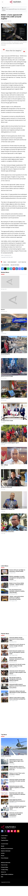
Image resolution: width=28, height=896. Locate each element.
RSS (2, 876)
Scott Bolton (22, 262)
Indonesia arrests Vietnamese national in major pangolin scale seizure (17, 672)
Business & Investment (7, 848)
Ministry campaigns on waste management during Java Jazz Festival (17, 578)
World (2, 846)
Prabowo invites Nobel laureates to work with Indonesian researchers (13, 531)
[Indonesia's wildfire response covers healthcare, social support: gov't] (14, 433)
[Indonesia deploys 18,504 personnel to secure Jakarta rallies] (4, 639)
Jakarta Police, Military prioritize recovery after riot (14, 331)
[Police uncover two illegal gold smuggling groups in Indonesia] (14, 477)
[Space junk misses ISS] (10, 281)
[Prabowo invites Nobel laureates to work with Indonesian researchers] (14, 522)
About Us (3, 872)
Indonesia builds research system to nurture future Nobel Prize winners (17, 686)
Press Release (4, 858)
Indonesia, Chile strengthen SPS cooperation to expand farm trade (13, 420)
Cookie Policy (4, 869)
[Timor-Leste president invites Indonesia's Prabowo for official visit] (14, 500)
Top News (4, 734)
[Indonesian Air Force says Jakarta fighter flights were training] (4, 761)
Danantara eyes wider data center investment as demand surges (17, 794)
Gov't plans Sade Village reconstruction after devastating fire (13, 353)
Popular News (5, 633)
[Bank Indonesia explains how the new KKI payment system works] (4, 652)
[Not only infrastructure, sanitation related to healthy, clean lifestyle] (4, 591)
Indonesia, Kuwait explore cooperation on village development (16, 814)
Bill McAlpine (5, 264)
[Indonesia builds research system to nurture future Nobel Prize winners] (4, 686)
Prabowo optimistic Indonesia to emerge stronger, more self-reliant (17, 808)
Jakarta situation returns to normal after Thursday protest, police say (17, 768)
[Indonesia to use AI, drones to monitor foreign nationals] (4, 646)
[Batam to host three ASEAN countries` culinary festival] (4, 585)
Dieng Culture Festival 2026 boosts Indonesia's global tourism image (14, 375)
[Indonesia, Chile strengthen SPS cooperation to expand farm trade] (14, 411)
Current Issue (4, 843)
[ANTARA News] (15, 1)
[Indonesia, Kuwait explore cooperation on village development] (4, 814)
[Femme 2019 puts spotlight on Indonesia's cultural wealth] (4, 572)
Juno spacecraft (12, 262)
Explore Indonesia (5, 851)
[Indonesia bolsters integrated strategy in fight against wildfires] (14, 389)
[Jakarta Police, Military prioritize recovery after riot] (14, 322)
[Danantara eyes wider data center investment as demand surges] (4, 795)
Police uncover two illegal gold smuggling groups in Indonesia (12, 486)
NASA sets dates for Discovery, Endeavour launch (12, 308)
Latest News (4, 566)
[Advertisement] (14, 550)
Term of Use (4, 865)
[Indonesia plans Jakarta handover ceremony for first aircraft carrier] (4, 659)
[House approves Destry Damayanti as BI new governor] (4, 801)
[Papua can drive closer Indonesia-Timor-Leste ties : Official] (14, 455)
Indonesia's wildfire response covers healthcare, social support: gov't (11, 442)
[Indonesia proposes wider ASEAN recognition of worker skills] (4, 788)
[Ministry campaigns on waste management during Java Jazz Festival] (4, 578)
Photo (2, 855)
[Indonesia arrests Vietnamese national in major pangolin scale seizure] (4, 672)
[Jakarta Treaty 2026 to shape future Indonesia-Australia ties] (4, 699)
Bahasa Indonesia (5, 862)
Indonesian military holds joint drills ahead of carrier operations (13, 755)
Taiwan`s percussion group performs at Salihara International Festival (16, 598)
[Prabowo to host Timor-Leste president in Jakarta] (4, 775)
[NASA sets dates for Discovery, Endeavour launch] (14, 300)
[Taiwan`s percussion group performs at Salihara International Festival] (4, 598)
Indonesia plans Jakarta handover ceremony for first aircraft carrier (16, 659)
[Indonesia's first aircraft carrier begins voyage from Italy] (4, 666)
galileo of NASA (15, 264)
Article (2, 853)
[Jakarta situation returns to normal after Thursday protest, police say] (4, 768)
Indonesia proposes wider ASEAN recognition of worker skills (17, 788)
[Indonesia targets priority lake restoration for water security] (4, 781)
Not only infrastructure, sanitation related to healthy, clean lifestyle (17, 591)
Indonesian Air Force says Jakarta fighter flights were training (16, 761)
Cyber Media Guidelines (7, 874)
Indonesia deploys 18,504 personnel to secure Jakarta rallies (16, 639)
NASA (5, 262)
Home (5, 7)
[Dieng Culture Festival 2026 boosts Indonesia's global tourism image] (14, 366)
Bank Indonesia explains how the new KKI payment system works (16, 652)
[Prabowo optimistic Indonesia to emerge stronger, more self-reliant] (4, 808)
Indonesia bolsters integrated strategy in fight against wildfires (14, 397)
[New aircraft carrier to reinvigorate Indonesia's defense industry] (4, 679)
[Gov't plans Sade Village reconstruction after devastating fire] (14, 344)
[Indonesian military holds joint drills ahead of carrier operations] (4, 693)
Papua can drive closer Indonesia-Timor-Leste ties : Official (13, 464)
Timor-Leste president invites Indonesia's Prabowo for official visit (12, 508)
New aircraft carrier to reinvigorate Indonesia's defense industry (15, 679)
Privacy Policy (4, 867)
